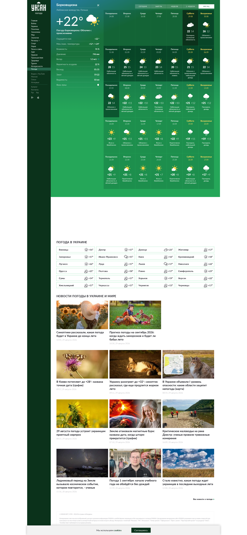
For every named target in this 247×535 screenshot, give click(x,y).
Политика (35, 29)
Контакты (35, 90)
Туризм (34, 63)
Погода (34, 69)
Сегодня (143, 6)
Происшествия (37, 58)
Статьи (33, 79)
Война (33, 23)
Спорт (33, 43)
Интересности (37, 66)
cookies (117, 530)
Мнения (34, 77)
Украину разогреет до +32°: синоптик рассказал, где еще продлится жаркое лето (134, 385)
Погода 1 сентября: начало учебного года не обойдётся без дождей (133, 482)
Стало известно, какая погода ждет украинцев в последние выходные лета (188, 482)
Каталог (34, 87)
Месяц (206, 6)
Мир (33, 35)
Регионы (35, 40)
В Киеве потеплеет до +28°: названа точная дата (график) (79, 383)
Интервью (35, 82)
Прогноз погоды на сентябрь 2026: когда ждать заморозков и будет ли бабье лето (132, 336)
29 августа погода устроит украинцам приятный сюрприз (80, 432)
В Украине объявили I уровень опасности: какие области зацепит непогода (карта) (185, 385)
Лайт (33, 52)
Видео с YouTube (38, 74)
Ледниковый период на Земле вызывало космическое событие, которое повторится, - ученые (77, 484)
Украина (34, 26)
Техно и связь (36, 49)
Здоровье (35, 60)
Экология (35, 38)
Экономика (35, 32)
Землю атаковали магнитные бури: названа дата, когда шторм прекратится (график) (132, 434)
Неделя (174, 6)
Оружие (34, 55)
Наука (33, 46)
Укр (37, 92)
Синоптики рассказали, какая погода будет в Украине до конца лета (80, 334)
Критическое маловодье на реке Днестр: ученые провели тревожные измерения (186, 434)
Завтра (158, 6)
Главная (34, 20)
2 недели (190, 6)
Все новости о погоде (203, 499)
